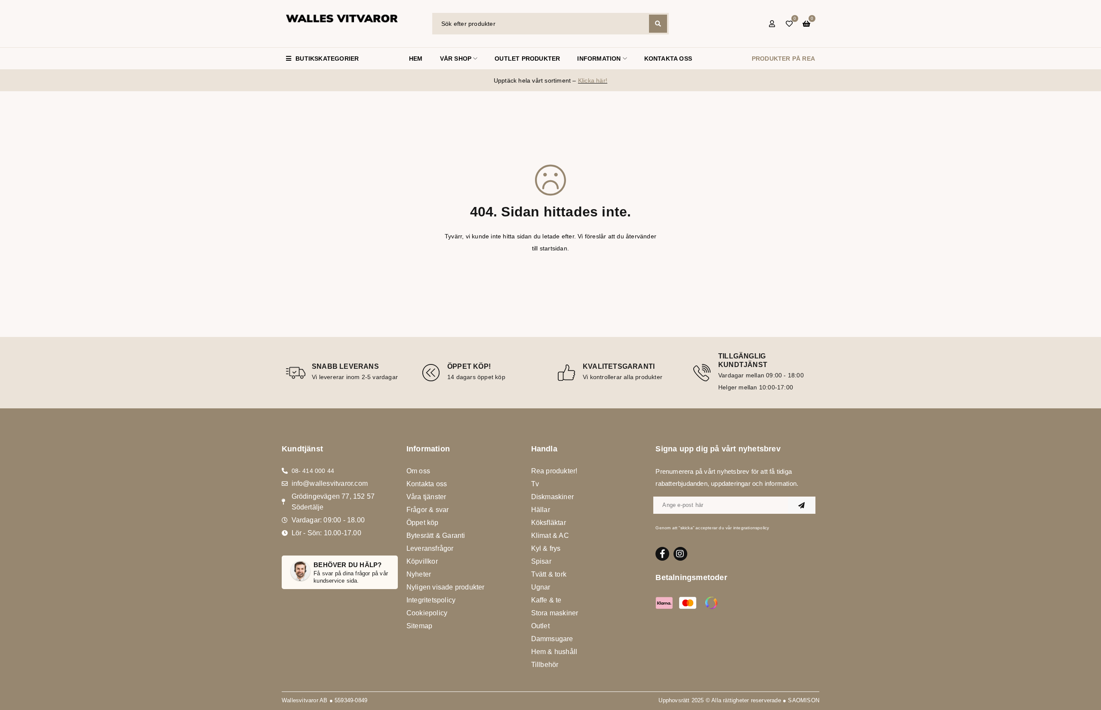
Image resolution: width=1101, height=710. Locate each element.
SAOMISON (803, 700)
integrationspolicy (751, 527)
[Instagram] (680, 554)
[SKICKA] (801, 505)
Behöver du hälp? (347, 564)
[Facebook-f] (662, 554)
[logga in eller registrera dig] (772, 23)
